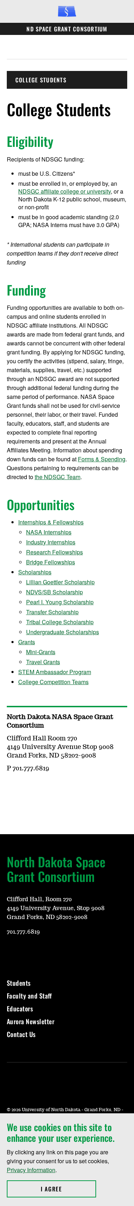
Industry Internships (50, 542)
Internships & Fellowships (51, 522)
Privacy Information (31, 1170)
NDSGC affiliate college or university (64, 191)
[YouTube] (46, 789)
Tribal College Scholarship (60, 622)
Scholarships (34, 572)
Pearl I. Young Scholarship (60, 602)
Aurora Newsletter (31, 1021)
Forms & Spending (101, 459)
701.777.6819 (23, 932)
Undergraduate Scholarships (62, 632)
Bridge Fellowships (50, 562)
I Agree (68, 1189)
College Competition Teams (53, 682)
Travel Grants (43, 662)
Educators (20, 1008)
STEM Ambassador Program (54, 672)
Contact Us (21, 1034)
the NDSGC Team (57, 477)
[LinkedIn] (63, 789)
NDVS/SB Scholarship (54, 592)
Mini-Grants (40, 652)
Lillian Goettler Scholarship (60, 582)
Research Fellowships (54, 552)
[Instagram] (29, 789)
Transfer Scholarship (52, 612)
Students (19, 982)
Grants (26, 642)
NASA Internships (48, 532)
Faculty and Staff (29, 995)
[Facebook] (12, 789)
